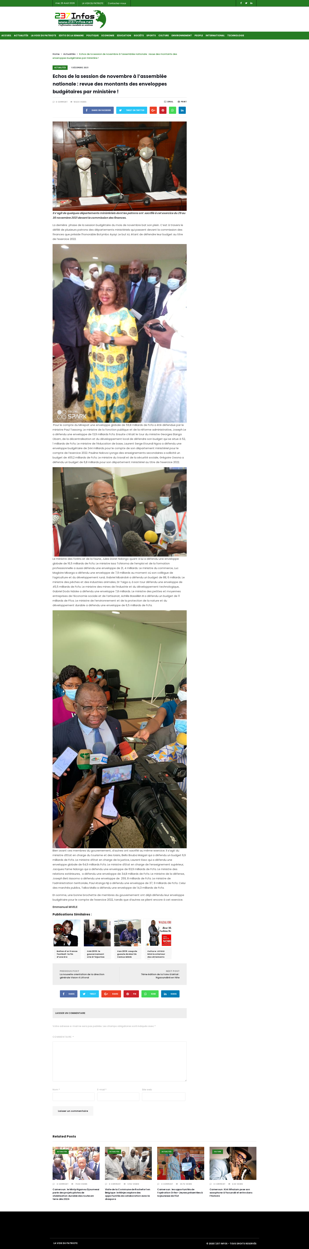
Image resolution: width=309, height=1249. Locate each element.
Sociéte (139, 35)
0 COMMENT (62, 102)
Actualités (21, 35)
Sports (151, 35)
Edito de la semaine (71, 35)
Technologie (235, 35)
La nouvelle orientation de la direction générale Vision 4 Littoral (82, 974)
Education (124, 35)
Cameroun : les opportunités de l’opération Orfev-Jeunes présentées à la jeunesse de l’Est (180, 1193)
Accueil (6, 35)
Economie (107, 35)
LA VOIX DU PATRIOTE (92, 3)
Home (56, 54)
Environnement (181, 35)
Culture (163, 35)
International (215, 35)
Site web (147, 1089)
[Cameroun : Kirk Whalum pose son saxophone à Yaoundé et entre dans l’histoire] (233, 1163)
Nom (56, 1089)
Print (184, 101)
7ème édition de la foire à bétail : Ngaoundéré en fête (160, 974)
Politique (92, 35)
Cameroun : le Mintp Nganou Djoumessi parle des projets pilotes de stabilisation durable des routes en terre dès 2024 (76, 1194)
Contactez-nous (117, 3)
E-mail (101, 1089)
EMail (170, 101)
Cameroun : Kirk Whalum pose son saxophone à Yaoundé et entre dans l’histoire (231, 1193)
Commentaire (63, 1037)
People (199, 35)
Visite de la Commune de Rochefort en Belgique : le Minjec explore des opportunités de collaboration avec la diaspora (127, 1194)
